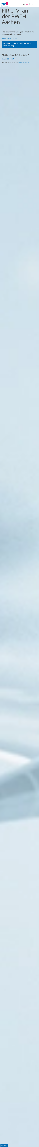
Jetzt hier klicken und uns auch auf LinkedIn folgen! (17, 44)
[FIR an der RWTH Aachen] (5, 4)
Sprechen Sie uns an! (9, 38)
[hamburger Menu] (36, 4)
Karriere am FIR (23, 63)
